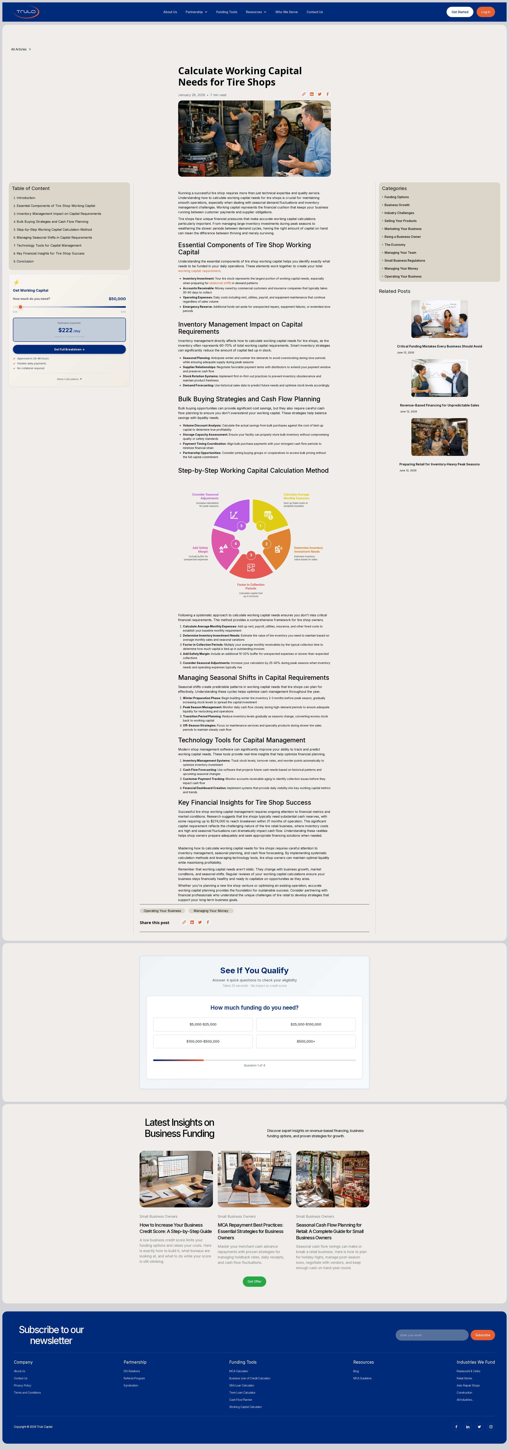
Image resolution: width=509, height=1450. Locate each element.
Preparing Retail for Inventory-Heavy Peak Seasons (439, 464)
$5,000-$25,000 (203, 1024)
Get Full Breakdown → (69, 349)
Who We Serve (286, 12)
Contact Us (315, 12)
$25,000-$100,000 (306, 1024)
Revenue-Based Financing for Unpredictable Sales (439, 405)
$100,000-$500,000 (203, 1041)
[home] (26, 12)
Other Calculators (69, 379)
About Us (170, 12)
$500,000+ (306, 1041)
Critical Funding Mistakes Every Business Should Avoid (439, 346)
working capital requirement (199, 271)
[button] (196, 12)
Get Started (460, 12)
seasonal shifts (220, 283)
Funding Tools (226, 12)
